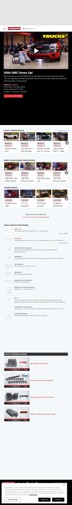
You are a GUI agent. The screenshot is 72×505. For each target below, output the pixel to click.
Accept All (58, 499)
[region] (34, 493)
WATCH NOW (30, 28)
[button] (4, 29)
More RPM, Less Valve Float (39, 363)
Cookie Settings (12, 499)
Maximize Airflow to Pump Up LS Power (43, 414)
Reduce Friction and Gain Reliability (42, 380)
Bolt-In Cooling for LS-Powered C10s (42, 397)
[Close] (64, 485)
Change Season (62, 131)
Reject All (44, 499)
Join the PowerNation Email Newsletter (36, 217)
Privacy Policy (33, 495)
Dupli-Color (18, 229)
